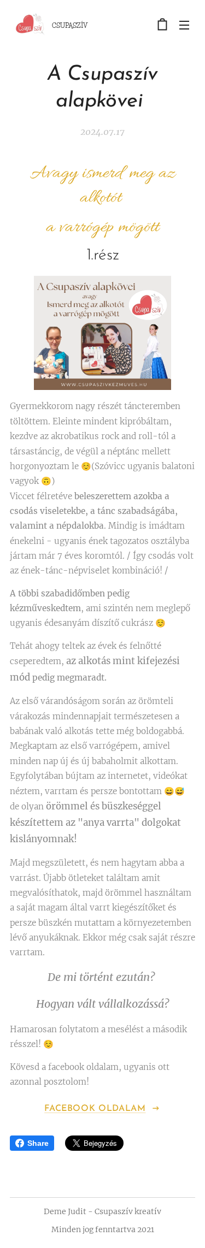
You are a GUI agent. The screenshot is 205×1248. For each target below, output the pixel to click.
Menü (184, 25)
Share (38, 1143)
